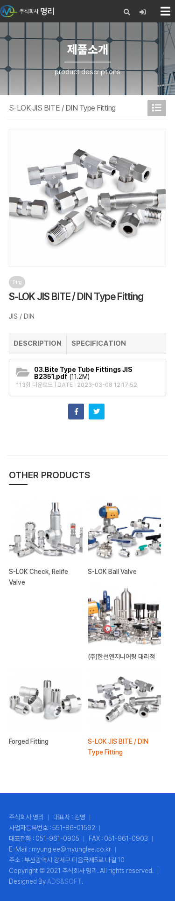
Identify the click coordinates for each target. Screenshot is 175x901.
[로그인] (143, 12)
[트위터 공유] (97, 411)
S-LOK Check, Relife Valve (38, 577)
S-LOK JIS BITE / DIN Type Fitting (118, 747)
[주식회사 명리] (27, 11)
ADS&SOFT (64, 881)
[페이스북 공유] (76, 411)
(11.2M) (83, 373)
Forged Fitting (29, 741)
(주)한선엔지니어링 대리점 (121, 656)
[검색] (127, 12)
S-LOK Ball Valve (112, 571)
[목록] (156, 108)
